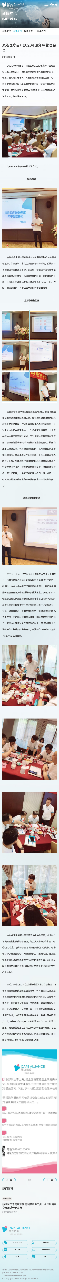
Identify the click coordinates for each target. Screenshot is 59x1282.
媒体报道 (28, 31)
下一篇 (50, 1180)
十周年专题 (40, 31)
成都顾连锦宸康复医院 (42, 418)
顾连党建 (6, 31)
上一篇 (9, 1180)
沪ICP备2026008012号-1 (13, 1273)
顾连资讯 (17, 31)
